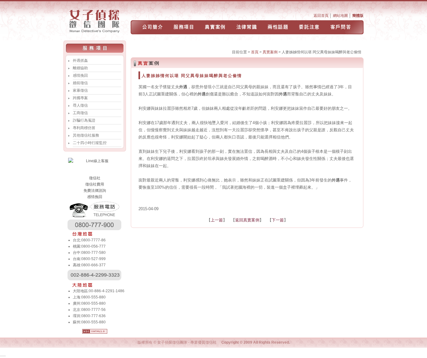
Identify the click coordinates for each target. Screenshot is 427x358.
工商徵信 (80, 113)
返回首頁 (321, 15)
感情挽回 (80, 75)
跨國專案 (80, 98)
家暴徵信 (80, 90)
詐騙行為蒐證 (84, 120)
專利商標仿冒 (84, 128)
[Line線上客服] (94, 161)
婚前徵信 (80, 83)
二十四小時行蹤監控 (90, 143)
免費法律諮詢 (94, 190)
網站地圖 (340, 15)
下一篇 (278, 220)
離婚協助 (80, 68)
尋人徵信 (80, 105)
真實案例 (270, 52)
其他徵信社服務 (86, 135)
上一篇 (217, 220)
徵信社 (94, 178)
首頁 (255, 52)
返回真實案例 (247, 220)
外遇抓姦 (80, 60)
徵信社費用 (94, 184)
